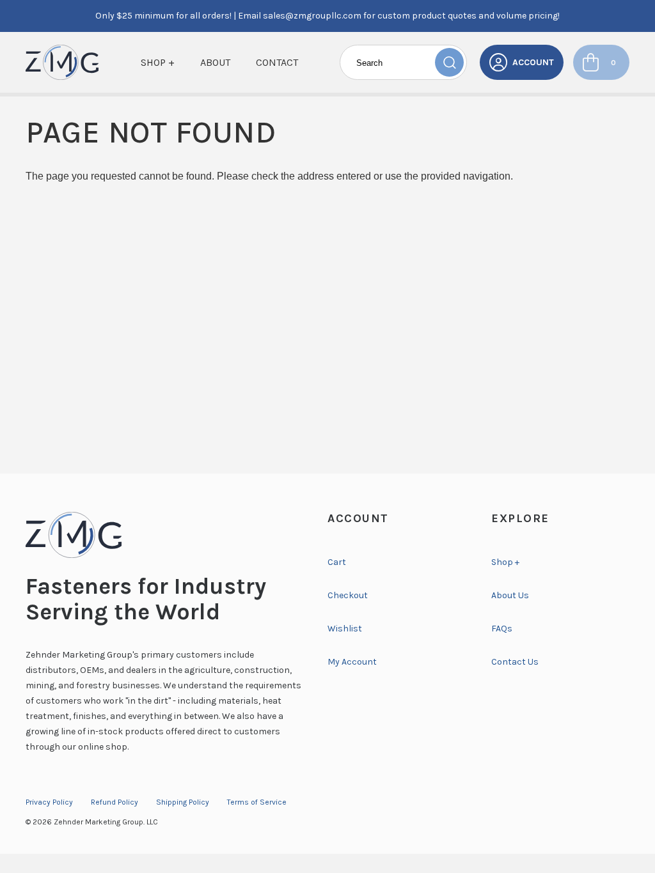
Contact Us (515, 661)
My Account (352, 661)
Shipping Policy (182, 802)
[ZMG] (62, 62)
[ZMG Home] (164, 535)
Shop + (158, 62)
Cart (337, 562)
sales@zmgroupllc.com (312, 15)
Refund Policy (114, 802)
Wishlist (345, 628)
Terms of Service (257, 802)
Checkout (348, 595)
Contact (277, 62)
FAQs (501, 628)
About (215, 62)
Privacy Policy (49, 802)
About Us (510, 595)
